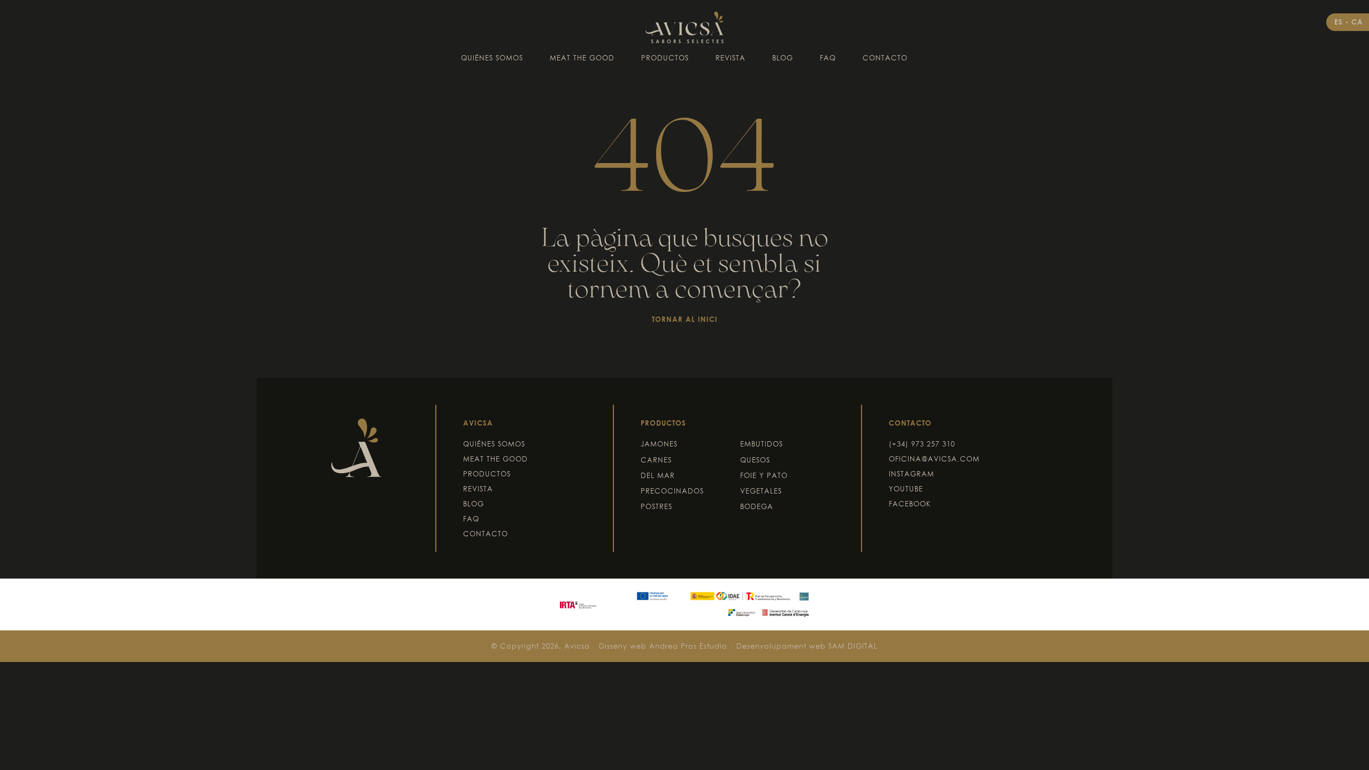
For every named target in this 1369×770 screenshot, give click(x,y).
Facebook (910, 504)
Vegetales (761, 491)
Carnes (656, 460)
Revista (730, 58)
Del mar (658, 475)
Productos (665, 58)
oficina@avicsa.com (934, 459)
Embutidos (761, 444)
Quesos (755, 460)
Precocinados (672, 491)
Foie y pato (764, 475)
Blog (782, 58)
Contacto (885, 58)
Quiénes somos (492, 58)
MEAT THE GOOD (582, 58)
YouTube (906, 489)
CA (1357, 22)
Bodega (756, 506)
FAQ (828, 58)
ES (1339, 22)
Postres (656, 506)
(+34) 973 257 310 (922, 444)
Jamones (659, 444)
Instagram (911, 474)
